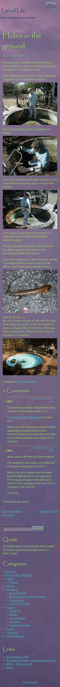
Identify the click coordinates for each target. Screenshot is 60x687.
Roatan (10, 629)
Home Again (16, 600)
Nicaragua (12, 589)
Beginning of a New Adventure (27, 596)
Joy (23, 55)
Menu (50, 4)
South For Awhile (19, 604)
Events (13, 614)
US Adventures (26, 381)
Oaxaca (10, 607)
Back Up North (18, 593)
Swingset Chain (49, 511)
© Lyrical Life (30, 682)
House (10, 579)
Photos (13, 582)
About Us (14, 611)
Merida (10, 586)
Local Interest (17, 618)
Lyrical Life (13, 10)
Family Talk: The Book (19, 575)
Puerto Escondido (19, 625)
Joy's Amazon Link (17, 657)
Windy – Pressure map (19, 664)
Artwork (11, 571)
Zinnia (9, 667)
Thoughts (12, 632)
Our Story (15, 621)
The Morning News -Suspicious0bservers (31, 660)
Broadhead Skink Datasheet (24, 417)
